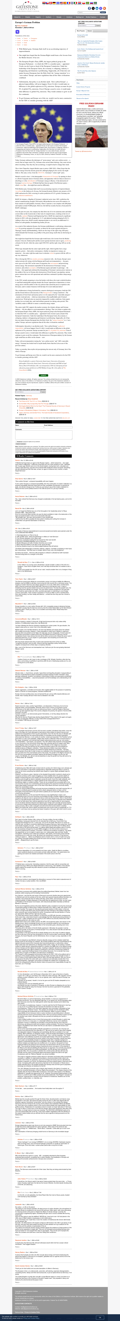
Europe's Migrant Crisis (82, 91)
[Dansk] (50, 3)
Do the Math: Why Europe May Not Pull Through (34, 404)
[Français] (68, 3)
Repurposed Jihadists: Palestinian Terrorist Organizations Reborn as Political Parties (88, 56)
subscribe (37, 418)
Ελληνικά (58, 4)
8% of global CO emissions (57, 330)
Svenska (95, 4)
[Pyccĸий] (91, 3)
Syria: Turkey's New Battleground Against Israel (90, 49)
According (18, 191)
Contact (102, 17)
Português (88, 4)
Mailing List (80, 17)
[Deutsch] (54, 3)
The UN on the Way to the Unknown (86, 71)
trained (21, 185)
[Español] (64, 3)
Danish (19, 42)
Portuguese (34, 38)
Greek (25, 42)
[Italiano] (75, 3)
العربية (44, 4)
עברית (72, 4)
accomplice (32, 268)
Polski (83, 4)
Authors (48, 17)
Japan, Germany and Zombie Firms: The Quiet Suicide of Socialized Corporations (44, 413)
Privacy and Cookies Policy (31, 1318)
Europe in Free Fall (82, 35)
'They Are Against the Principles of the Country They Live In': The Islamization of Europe (89, 42)
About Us (17, 17)
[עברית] (72, 3)
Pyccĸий (91, 4)
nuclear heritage (27, 183)
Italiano (75, 4)
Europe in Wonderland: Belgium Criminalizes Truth (34, 410)
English (61, 4)
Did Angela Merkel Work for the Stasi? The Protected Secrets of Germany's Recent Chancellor (44, 407)
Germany (29, 395)
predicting (68, 241)
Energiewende (47, 293)
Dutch (18, 45)
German (26, 40)
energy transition (58, 320)
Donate (59, 17)
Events (28, 17)
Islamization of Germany (50, 176)
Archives (69, 17)
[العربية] (43, 3)
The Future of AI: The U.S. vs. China (30, 401)
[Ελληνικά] (57, 3)
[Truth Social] (17, 33)
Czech (19, 40)
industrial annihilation (25, 195)
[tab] (81, 30)
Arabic (19, 38)
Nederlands (79, 4)
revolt (17, 228)
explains (24, 216)
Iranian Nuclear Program (83, 87)
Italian (25, 45)
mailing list (66, 418)
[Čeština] (47, 3)
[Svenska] (95, 3)
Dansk (50, 4)
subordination (31, 181)
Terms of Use (19, 1312)
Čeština (47, 4)
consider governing (38, 259)
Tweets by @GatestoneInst (83, 151)
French (25, 38)
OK (100, 1317)
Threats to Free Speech (82, 98)
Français (68, 4)
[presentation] (81, 31)
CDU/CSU (41, 173)
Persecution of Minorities (83, 94)
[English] (61, 3)
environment (54, 263)
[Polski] (83, 3)
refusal (52, 253)
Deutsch (54, 4)
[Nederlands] (79, 3)
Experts (38, 17)
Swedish (33, 40)
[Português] (87, 3)
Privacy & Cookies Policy (32, 1312)
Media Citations (91, 17)
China (78, 83)
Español (65, 4)
